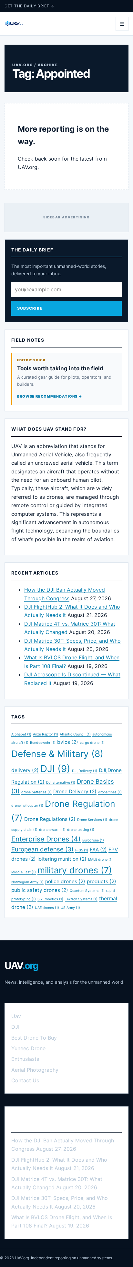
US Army (70, 908)
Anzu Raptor (45, 734)
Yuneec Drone (28, 1048)
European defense (42, 849)
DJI (55, 768)
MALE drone (100, 860)
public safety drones (39, 890)
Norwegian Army (27, 882)
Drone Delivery (75, 791)
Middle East (23, 872)
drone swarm (52, 830)
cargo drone (92, 743)
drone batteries (36, 792)
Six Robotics (50, 899)
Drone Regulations (50, 819)
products (101, 881)
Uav (16, 1016)
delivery (25, 770)
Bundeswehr (43, 743)
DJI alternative (60, 782)
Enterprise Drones (46, 839)
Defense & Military (57, 753)
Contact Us (25, 1080)
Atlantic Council (75, 734)
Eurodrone (93, 840)
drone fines (110, 792)
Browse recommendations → (49, 396)
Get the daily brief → (29, 6)
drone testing (80, 830)
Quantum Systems (87, 891)
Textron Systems (81, 899)
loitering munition (62, 859)
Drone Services (92, 820)
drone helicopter (27, 806)
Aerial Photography (34, 1070)
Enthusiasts (25, 1059)
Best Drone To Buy (34, 1037)
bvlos (67, 742)
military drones (74, 870)
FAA (98, 850)
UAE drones (47, 908)
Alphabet (21, 734)
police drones (65, 881)
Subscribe (29, 308)
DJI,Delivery (84, 771)
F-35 (81, 850)
